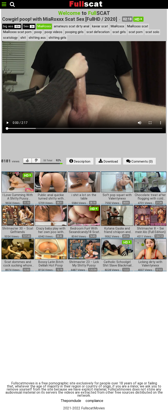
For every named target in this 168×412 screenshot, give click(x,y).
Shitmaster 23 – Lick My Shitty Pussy (84, 263)
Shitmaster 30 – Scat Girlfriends (17, 230)
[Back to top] (155, 399)
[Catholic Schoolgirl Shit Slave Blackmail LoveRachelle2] (117, 249)
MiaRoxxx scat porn (17, 32)
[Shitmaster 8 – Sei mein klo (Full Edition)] (150, 215)
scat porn (136, 32)
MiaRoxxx (44, 26)
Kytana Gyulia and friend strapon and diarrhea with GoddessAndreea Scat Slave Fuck (117, 230)
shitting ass (37, 38)
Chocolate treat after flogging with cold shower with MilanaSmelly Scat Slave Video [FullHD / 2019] (150, 196)
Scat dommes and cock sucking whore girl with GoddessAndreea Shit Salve (17, 263)
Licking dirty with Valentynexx (150, 263)
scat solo (152, 32)
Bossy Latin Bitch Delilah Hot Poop (50, 263)
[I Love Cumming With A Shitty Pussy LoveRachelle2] (18, 182)
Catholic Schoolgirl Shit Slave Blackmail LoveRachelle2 (117, 263)
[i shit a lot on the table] (84, 182)
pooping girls (74, 32)
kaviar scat (100, 26)
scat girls (119, 32)
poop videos (53, 32)
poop (38, 32)
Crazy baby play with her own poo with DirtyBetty (50, 230)
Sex (28, 26)
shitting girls (57, 38)
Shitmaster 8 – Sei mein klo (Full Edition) (150, 230)
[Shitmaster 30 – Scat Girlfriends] (18, 215)
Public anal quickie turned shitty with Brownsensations (51, 196)
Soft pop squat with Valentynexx (117, 196)
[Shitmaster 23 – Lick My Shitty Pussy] (84, 249)
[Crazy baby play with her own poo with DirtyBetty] (51, 215)
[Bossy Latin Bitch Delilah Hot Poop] (51, 249)
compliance (94, 401)
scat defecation (98, 32)
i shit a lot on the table (84, 196)
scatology (10, 38)
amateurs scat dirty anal (71, 26)
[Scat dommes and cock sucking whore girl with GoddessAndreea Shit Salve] (18, 249)
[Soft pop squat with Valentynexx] (117, 182)
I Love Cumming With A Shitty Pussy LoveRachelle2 (17, 196)
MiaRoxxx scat (137, 26)
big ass (11, 26)
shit (23, 38)
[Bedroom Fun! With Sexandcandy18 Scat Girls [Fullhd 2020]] (84, 215)
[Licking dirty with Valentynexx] (150, 249)
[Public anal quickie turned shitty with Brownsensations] (51, 182)
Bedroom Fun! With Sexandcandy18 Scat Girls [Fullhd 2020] (84, 230)
